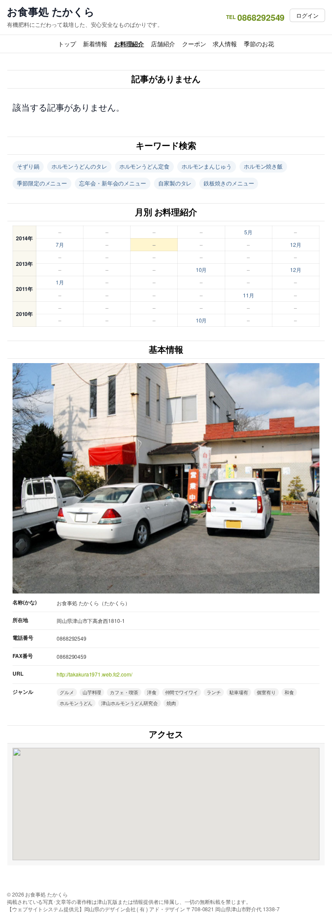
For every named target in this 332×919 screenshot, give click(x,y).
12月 (295, 244)
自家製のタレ (175, 183)
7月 (60, 244)
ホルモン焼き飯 (263, 166)
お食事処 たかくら (51, 11)
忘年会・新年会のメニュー (112, 183)
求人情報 (225, 43)
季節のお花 (259, 43)
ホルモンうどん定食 (144, 166)
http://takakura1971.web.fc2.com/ (94, 674)
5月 (248, 232)
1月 (60, 282)
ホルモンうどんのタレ (79, 166)
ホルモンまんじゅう (207, 166)
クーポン (194, 43)
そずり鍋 (28, 166)
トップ (67, 43)
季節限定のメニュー (42, 183)
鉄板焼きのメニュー (229, 183)
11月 (248, 295)
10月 (201, 269)
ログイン (307, 15)
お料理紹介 (129, 43)
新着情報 (95, 43)
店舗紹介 (163, 43)
